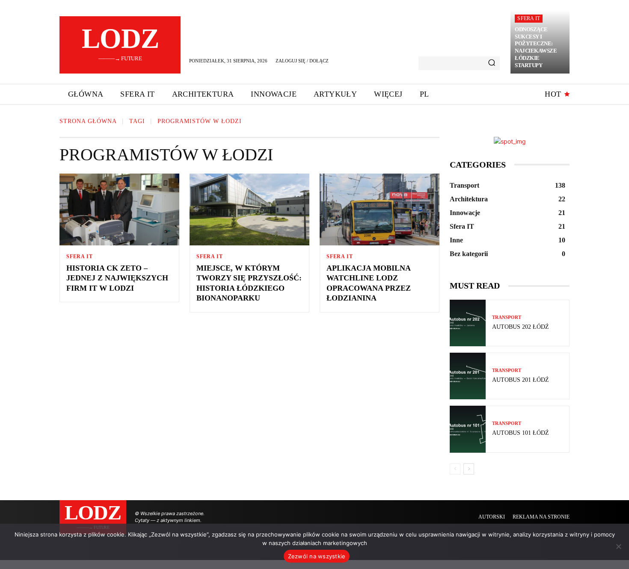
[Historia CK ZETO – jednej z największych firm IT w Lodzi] (119, 209)
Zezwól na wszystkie (317, 556)
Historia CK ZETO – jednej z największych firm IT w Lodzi (117, 278)
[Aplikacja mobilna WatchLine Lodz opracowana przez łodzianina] (379, 209)
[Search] (492, 63)
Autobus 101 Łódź (520, 433)
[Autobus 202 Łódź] (468, 323)
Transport (506, 317)
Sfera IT (528, 18)
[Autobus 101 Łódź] (468, 429)
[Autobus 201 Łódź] (468, 376)
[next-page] (468, 469)
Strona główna (88, 121)
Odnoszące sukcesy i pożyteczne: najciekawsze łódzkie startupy (536, 47)
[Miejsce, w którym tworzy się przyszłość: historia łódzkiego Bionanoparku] (249, 209)
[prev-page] (455, 469)
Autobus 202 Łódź (520, 327)
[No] (618, 546)
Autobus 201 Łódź (520, 380)
